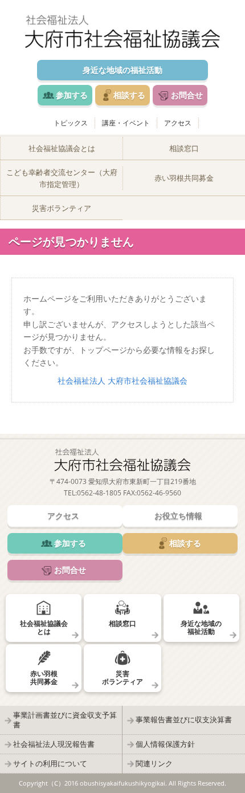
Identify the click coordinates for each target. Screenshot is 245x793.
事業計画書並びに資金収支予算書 (65, 720)
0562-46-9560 (159, 493)
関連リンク (154, 763)
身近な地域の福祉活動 (122, 69)
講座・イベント (126, 123)
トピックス (71, 123)
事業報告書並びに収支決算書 (184, 719)
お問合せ (187, 95)
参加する (72, 95)
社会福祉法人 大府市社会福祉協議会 (122, 380)
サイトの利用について (50, 763)
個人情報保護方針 (165, 744)
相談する (129, 95)
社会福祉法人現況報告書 (54, 744)
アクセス (177, 123)
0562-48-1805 (99, 493)
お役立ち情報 (178, 515)
